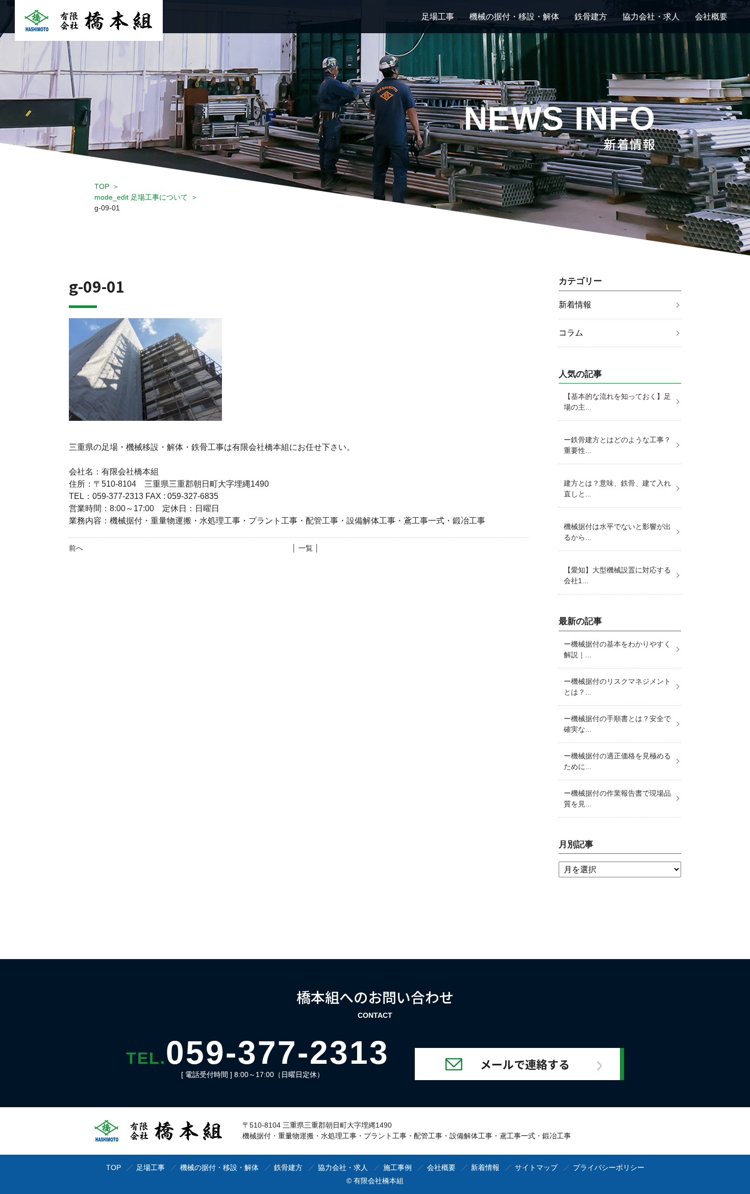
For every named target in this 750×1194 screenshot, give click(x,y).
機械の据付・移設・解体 (514, 16)
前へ (76, 548)
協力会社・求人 (651, 16)
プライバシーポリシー (608, 1167)
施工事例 (397, 1167)
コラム (571, 332)
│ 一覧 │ (305, 548)
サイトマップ (536, 1167)
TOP (101, 186)
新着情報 (575, 304)
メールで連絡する (525, 1064)
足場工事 (437, 16)
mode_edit (141, 197)
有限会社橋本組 (379, 1181)
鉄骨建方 (590, 16)
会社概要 (711, 16)
